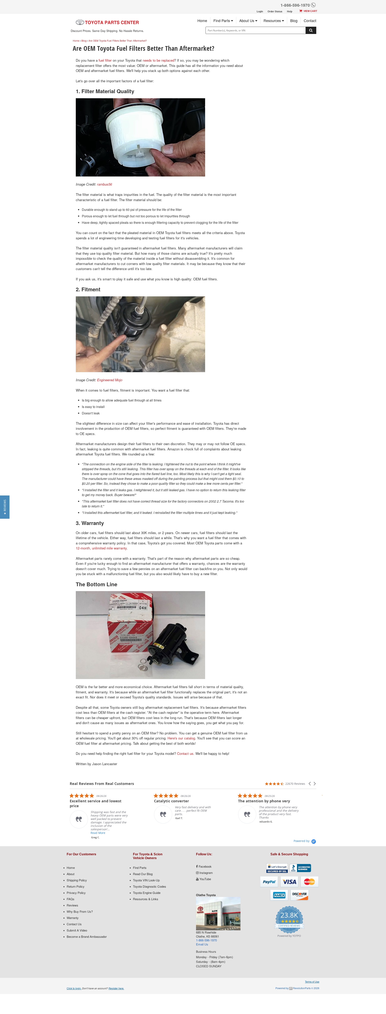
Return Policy (75, 886)
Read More (68, 833)
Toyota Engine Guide (146, 892)
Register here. (116, 988)
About (70, 874)
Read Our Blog (143, 874)
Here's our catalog (181, 737)
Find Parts (222, 20)
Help (289, 11)
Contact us (185, 753)
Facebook (205, 866)
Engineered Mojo (109, 379)
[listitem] (70, 816)
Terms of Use (312, 981)
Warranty (73, 918)
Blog (293, 20)
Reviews (72, 905)
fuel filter (105, 60)
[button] (310, 783)
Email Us (202, 944)
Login (260, 11)
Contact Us (74, 924)
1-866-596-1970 (295, 5)
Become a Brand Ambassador (87, 936)
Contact (310, 20)
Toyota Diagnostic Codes (149, 886)
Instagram (206, 872)
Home (202, 20)
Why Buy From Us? (80, 911)
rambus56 (104, 184)
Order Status (275, 11)
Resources (273, 20)
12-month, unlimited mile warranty (101, 547)
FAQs (70, 899)
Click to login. (74, 988)
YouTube (205, 879)
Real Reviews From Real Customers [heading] (102, 783)
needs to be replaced (158, 60)
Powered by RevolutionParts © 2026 (297, 988)
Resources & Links (145, 899)
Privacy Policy (76, 892)
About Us (247, 20)
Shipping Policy (77, 880)
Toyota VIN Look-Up (146, 880)
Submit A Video (77, 930)
